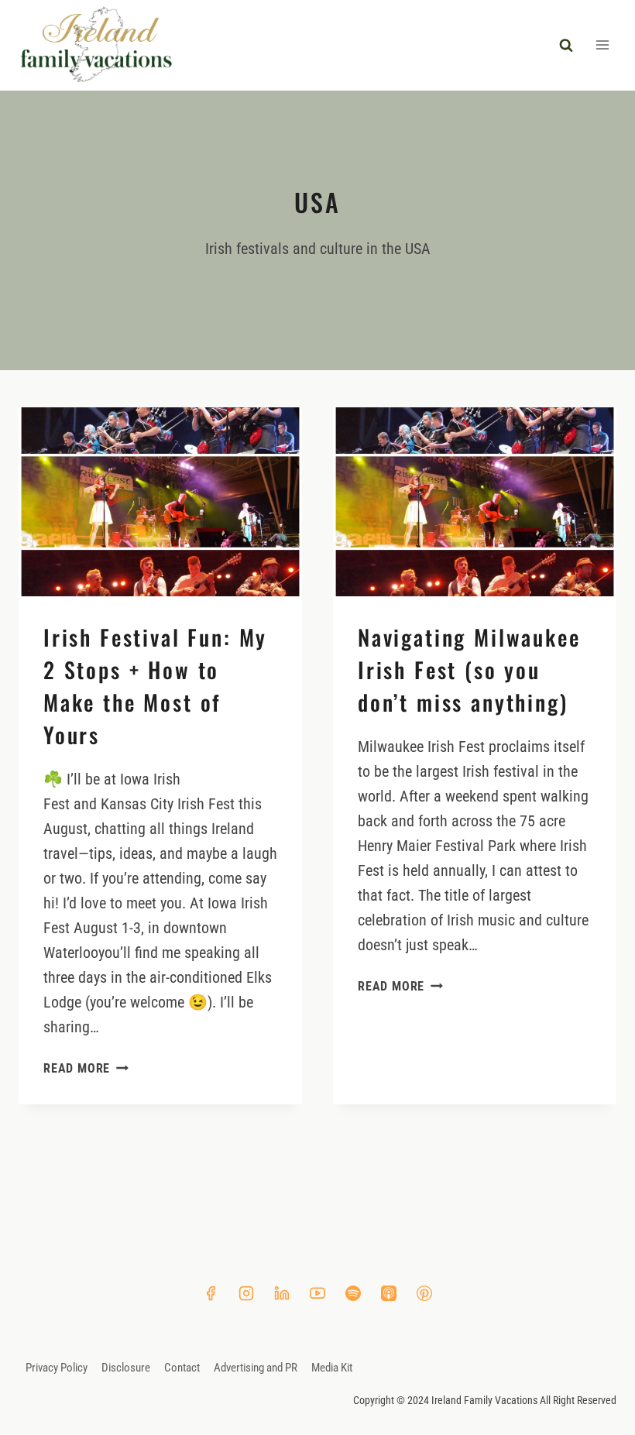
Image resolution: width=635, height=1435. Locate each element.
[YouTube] (317, 1293)
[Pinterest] (424, 1293)
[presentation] (160, 501)
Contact (182, 1368)
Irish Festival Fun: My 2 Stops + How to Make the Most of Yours (155, 685)
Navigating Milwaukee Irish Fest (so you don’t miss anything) (469, 669)
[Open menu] (602, 45)
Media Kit (331, 1368)
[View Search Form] (566, 45)
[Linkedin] (281, 1293)
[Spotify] (353, 1293)
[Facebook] (210, 1293)
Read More (86, 1068)
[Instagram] (246, 1293)
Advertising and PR (255, 1368)
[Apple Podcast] (388, 1293)
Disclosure (125, 1368)
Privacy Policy (57, 1368)
